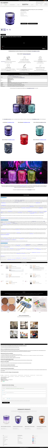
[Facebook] (3, 2)
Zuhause (2, 6)
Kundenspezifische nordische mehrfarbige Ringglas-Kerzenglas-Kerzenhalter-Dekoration (42, 426)
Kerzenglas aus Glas (4, 205)
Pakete (18, 440)
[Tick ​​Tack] (6, 2)
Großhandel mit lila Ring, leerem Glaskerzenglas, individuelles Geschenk (18, 426)
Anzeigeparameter (24, 23)
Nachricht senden (5, 402)
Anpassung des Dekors (5, 439)
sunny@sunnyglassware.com (40, 3)
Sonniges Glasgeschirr (10, 211)
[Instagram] (7, 2)
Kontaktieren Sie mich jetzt (33, 23)
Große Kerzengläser (17, 376)
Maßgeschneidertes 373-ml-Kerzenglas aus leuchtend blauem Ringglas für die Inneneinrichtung (30, 426)
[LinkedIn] (4, 2)
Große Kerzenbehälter (28, 376)
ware (15, 239)
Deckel (18, 439)
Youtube (33, 437)
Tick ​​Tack (33, 441)
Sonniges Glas (4, 229)
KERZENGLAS (7, 6)
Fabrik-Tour (4, 438)
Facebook (33, 438)
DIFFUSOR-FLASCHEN (20, 438)
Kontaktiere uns (46, 3)
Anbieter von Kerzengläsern (4, 376)
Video (3, 445)
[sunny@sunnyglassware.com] (2, 381)
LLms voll (47, 447)
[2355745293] (1, 381)
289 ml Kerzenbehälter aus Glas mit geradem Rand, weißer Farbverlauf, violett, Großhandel (6, 426)
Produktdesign (4, 440)
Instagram (33, 443)
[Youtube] (1, 2)
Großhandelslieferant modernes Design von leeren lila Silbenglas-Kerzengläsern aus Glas (15, 388)
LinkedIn (33, 440)
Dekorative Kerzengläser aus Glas (13, 6)
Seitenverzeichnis (42, 447)
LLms (44, 447)
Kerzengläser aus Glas (10, 122)
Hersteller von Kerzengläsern (11, 376)
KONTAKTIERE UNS (5, 444)
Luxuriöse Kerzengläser (22, 376)
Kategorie (5, 6)
